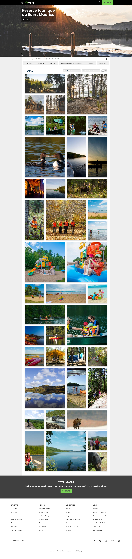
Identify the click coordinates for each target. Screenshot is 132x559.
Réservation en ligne (44, 508)
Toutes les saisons (68, 70)
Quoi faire (14, 508)
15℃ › (27, 19)
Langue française (98, 530)
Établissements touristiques (19, 523)
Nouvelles (68, 512)
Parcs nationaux (15, 516)
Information (102, 63)
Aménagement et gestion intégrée (71, 63)
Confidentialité (97, 519)
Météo (91, 63)
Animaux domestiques (99, 512)
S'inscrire (66, 491)
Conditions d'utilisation (99, 523)
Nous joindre (42, 526)
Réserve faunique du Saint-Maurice (48, 59)
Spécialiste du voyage (72, 526)
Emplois (41, 530)
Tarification (41, 63)
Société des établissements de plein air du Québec (29, 2)
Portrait (52, 63)
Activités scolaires (71, 523)
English (69, 551)
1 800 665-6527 (17, 541)
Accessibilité (96, 526)
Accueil (29, 63)
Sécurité (95, 508)
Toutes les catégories (88, 70)
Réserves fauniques (29, 59)
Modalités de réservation (100, 516)
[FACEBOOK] (94, 541)
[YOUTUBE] (106, 541)
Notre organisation (16, 530)
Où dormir (14, 512)
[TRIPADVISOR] (112, 541)
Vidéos (105, 71)
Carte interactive (43, 519)
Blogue (68, 508)
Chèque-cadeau (43, 512)
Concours (68, 530)
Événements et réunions (73, 519)
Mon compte (42, 523)
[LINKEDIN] (118, 541)
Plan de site (60, 551)
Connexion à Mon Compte (99, 2)
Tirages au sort (70, 516)
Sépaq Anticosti (15, 526)
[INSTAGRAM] (100, 541)
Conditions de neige (44, 516)
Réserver (107, 2)
